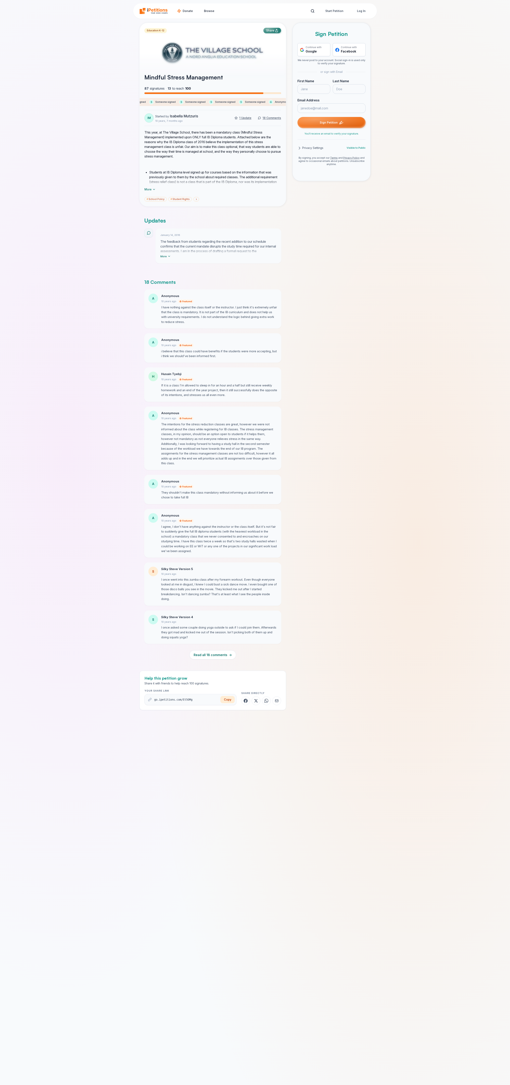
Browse (209, 11)
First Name (305, 81)
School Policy (156, 199)
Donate (188, 11)
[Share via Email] (276, 700)
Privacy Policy (351, 157)
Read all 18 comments (213, 655)
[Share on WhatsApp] (266, 700)
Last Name (341, 81)
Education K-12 (155, 30)
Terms (334, 157)
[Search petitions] (312, 11)
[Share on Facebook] (245, 700)
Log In (361, 11)
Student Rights (180, 199)
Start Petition (334, 11)
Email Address (308, 100)
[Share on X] (256, 700)
